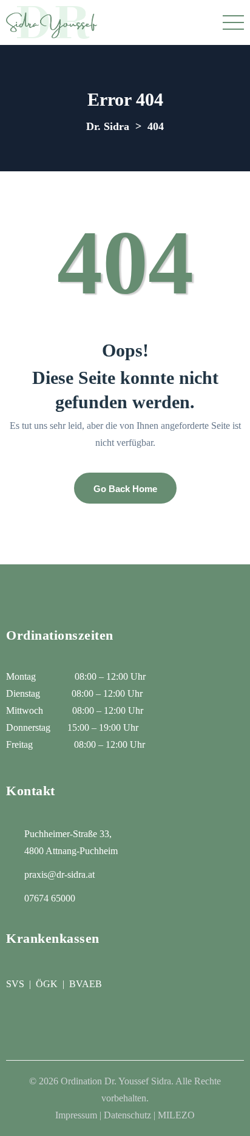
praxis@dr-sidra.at (59, 874)
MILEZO (176, 1115)
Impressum (76, 1115)
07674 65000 (49, 898)
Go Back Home (125, 489)
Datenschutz (127, 1115)
